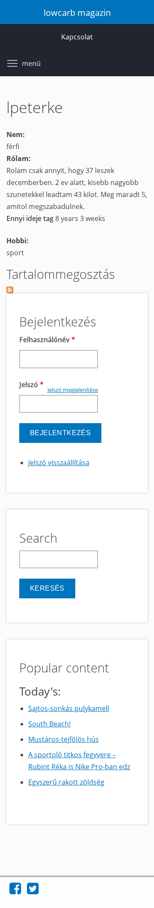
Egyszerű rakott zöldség (66, 782)
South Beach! (49, 724)
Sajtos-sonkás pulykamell (68, 708)
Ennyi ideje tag (30, 218)
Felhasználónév (47, 339)
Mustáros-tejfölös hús (63, 739)
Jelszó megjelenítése (72, 390)
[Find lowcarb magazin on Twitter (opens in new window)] (32, 891)
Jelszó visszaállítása (58, 462)
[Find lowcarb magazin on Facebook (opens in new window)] (15, 891)
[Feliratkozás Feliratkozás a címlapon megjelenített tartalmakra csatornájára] (77, 290)
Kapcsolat (77, 37)
